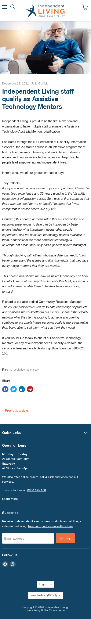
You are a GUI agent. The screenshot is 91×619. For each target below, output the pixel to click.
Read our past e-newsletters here (50, 526)
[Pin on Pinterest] (30, 389)
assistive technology (26, 369)
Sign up (65, 538)
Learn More (10, 498)
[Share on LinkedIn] (22, 389)
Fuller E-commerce (53, 610)
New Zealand (43, 595)
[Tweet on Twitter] (13, 389)
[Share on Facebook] (5, 389)
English (43, 584)
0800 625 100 (36, 490)
